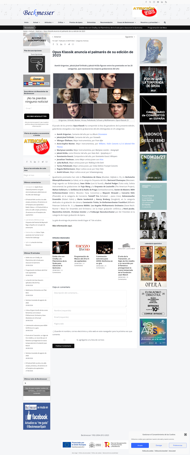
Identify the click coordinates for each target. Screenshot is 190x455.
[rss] (166, 2)
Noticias (86, 41)
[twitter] (150, 2)
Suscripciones (36, 54)
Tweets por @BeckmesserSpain (37, 390)
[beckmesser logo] (38, 8)
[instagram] (154, 2)
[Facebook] (27, 162)
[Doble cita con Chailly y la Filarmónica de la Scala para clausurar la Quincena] (60, 242)
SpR (56, 41)
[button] (185, 434)
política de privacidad (33, 124)
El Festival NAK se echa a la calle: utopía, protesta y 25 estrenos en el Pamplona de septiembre (36, 365)
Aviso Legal (172, 451)
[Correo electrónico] (46, 162)
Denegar (159, 445)
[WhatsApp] (39, 162)
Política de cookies (147, 451)
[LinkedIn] (35, 162)
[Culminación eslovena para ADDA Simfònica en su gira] (104, 242)
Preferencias (177, 445)
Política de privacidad (161, 451)
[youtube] (158, 2)
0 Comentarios (57, 271)
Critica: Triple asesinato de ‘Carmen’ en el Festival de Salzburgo (35, 234)
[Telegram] (43, 162)
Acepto (140, 445)
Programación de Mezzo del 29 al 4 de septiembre (146, 27)
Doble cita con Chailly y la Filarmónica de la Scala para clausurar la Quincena (88, 27)
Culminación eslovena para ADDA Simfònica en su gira (104, 259)
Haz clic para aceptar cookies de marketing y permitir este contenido (36, 390)
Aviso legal (75, 453)
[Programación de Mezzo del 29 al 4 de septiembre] (82, 242)
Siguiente (129, 37)
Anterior (57, 37)
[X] (31, 162)
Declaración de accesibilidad (110, 453)
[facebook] (146, 2)
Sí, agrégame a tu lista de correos (90, 340)
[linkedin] (162, 2)
